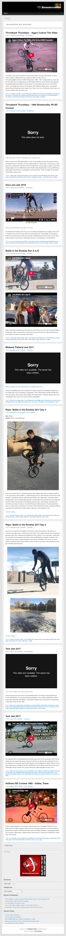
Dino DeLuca (9, 95)
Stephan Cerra (20, 774)
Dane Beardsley (20, 243)
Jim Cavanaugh (13, 707)
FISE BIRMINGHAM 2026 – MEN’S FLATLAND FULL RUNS (20, 919)
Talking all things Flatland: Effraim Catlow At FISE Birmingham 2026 (32, 899)
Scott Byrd (34, 402)
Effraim (22, 35)
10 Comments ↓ (30, 35)
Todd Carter (43, 339)
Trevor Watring (35, 774)
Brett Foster (42, 94)
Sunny (28, 708)
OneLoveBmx (23, 228)
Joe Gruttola (15, 95)
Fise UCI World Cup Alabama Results (14, 923)
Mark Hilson (22, 839)
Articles (12, 515)
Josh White (43, 95)
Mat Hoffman (54, 95)
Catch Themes (38, 931)
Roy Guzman (52, 707)
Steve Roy (28, 839)
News (19, 241)
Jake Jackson (53, 400)
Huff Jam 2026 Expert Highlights (13, 917)
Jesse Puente (15, 839)
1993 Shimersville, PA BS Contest (15, 158)
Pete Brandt (15, 97)
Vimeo (38, 158)
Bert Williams (37, 705)
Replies (42, 97)
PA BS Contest (27, 177)
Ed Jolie (27, 243)
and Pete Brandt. (44, 241)
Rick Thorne (29, 97)
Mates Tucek (28, 339)
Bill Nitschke (36, 94)
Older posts (8, 845)
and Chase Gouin (37, 175)
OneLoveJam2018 (11, 228)
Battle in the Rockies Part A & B (22, 250)
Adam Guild (31, 158)
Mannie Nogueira (21, 707)
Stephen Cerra (22, 708)
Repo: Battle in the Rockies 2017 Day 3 (26, 524)
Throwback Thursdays (15, 94)
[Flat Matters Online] (49, 9)
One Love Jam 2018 (16, 184)
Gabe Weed (20, 177)
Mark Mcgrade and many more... (30, 772)
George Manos (8, 907)
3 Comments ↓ (30, 111)
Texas (33, 839)
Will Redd (39, 517)
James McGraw (46, 515)
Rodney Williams (9, 899)
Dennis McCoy (56, 94)
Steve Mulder (41, 402)
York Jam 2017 (13, 648)
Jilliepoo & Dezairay (55, 771)
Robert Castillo (35, 339)
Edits (18, 338)
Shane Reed (12, 708)
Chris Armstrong (45, 400)
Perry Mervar (9, 97)
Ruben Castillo (49, 243)
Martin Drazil (37, 707)
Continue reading (11, 512)
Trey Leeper (42, 774)
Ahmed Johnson (35, 241)
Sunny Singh (28, 774)
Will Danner (48, 774)
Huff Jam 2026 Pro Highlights (21, 901)
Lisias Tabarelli (8, 901)
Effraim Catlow (21, 339)
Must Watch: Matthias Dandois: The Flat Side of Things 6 (24, 905)
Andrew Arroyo (25, 838)
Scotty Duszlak (13, 774)
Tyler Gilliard (33, 517)
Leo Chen (48, 95)
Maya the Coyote (45, 707)
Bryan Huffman (38, 771)
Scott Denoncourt (22, 692)
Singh (17, 708)
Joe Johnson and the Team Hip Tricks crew (29, 95)
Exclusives (17, 515)
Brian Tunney (51, 175)
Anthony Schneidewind (30, 387)
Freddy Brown (46, 771)
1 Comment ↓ (30, 253)
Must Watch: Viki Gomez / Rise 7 (16, 903)
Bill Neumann (29, 94)
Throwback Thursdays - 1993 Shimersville (41, 177)
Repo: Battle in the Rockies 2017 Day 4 (26, 409)
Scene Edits (24, 241)
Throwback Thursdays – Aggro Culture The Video (32, 32)
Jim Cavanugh (9, 772)
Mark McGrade (29, 707)
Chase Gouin (39, 838)
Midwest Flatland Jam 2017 (20, 347)
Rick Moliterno (22, 97)
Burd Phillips (38, 400)
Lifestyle (22, 338)
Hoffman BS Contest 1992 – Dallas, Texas (27, 783)
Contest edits (13, 175)
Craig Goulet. (51, 705)
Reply (48, 339)
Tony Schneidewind (49, 402)
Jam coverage (13, 241)
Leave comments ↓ (31, 412)
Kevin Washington (17, 772)
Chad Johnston (12, 243)
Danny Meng (49, 94)
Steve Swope (36, 97)
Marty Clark (15, 402)
